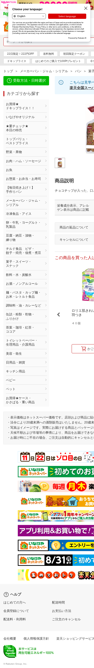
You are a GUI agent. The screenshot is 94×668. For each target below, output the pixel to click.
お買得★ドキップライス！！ (20, 106)
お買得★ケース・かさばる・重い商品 (20, 400)
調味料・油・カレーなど (23, 305)
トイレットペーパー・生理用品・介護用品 (22, 342)
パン (78, 71)
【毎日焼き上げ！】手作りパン (20, 189)
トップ (8, 71)
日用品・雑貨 (15, 362)
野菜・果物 (14, 152)
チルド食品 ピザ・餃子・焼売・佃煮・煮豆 (23, 251)
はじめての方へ (14, 602)
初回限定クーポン (74, 53)
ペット (11, 389)
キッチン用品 (15, 371)
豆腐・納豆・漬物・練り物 (20, 237)
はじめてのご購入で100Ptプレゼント (58, 61)
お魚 (9, 170)
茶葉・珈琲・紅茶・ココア (20, 329)
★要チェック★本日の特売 (17, 128)
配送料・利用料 (14, 619)
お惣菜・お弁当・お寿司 (23, 179)
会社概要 (9, 638)
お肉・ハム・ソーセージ (23, 161)
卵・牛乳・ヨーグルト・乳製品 (23, 224)
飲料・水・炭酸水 (18, 275)
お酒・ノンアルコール (22, 283)
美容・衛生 (14, 353)
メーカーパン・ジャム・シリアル (44, 71)
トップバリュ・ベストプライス (17, 141)
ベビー (11, 380)
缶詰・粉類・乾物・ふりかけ (20, 316)
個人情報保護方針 (36, 638)
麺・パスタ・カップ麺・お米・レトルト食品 (23, 294)
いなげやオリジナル (20, 117)
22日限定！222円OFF (20, 53)
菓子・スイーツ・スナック (18, 263)
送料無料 (48, 53)
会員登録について (16, 611)
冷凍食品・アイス (18, 213)
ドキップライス (16, 61)
